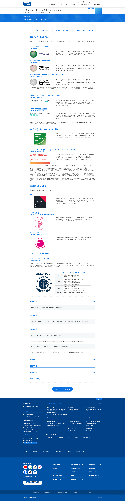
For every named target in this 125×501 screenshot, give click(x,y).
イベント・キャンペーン (95, 475)
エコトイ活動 (46, 451)
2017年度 (33, 366)
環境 (48, 418)
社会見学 (69, 451)
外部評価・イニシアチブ (30, 443)
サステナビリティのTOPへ (62, 389)
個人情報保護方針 (47, 492)
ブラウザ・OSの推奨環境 (58, 492)
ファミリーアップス (81, 451)
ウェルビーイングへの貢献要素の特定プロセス (29, 422)
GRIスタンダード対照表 (73, 437)
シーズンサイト (56, 472)
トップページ (57, 464)
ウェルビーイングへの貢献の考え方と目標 (29, 419)
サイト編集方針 (59, 437)
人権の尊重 (71, 420)
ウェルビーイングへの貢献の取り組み (32, 425)
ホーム (24, 12)
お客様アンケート (94, 472)
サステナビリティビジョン (31, 428)
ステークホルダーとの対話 (31, 438)
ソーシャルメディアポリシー (78, 492)
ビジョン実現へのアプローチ (30, 431)
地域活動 (71, 411)
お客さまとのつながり (52, 412)
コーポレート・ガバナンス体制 (93, 421)
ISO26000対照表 (86, 437)
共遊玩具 (35, 451)
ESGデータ (49, 437)
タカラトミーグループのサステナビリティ (42, 9)
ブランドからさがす (57, 475)
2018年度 (33, 360)
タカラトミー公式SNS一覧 (28, 476)
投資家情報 (73, 479)
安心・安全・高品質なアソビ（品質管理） (56, 409)
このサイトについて (37, 492)
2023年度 (33, 329)
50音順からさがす (75, 472)
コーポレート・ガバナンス (93, 418)
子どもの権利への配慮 (74, 421)
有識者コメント (28, 440)
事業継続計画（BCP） (91, 427)
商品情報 (55, 468)
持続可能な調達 (72, 430)
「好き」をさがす (58, 479)
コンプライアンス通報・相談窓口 (76, 423)
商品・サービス (51, 407)
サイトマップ (89, 492)
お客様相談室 (92, 464)
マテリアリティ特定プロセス (30, 429)
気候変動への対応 (51, 420)
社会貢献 (71, 407)
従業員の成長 (89, 411)
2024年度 (33, 315)
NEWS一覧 (27, 404)
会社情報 (73, 475)
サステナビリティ (30, 12)
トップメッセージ (28, 414)
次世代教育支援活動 (73, 409)
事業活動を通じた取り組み (53, 425)
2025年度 (33, 301)
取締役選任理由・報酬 (91, 423)
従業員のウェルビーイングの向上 (93, 409)
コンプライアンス (90, 425)
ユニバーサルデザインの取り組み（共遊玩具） (57, 414)
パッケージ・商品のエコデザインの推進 (56, 423)
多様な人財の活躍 (90, 407)
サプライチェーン (73, 428)
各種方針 (100, 403)
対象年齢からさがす (75, 468)
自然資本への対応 (51, 421)
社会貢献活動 (58, 451)
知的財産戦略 (89, 428)
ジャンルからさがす (75, 464)
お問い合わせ (67, 492)
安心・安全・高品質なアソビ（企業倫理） (56, 411)
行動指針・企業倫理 (90, 420)
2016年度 (33, 372)
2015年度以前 (35, 379)
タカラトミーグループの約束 (31, 417)
